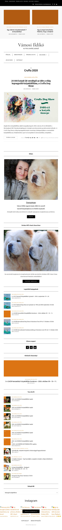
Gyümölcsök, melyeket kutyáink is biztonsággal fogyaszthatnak (29, 450)
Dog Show (14, 302)
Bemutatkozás (12, 1)
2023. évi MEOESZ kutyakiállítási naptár (22, 416)
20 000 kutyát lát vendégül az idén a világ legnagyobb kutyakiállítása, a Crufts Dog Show (31, 83)
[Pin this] (33, 138)
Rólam (31, 216)
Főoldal (6, 1)
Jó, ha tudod (31, 1)
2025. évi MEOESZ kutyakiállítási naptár (22, 399)
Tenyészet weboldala (31, 281)
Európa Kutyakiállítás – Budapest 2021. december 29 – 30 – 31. (20, 467)
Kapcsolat (36, 1)
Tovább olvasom (10, 137)
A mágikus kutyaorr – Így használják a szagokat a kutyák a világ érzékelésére (32, 459)
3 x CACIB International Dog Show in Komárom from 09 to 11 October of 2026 (33, 321)
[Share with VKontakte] (35, 138)
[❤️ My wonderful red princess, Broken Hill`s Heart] (15, 511)
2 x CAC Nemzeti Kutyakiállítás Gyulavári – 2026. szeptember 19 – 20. (30, 296)
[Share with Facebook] (25, 138)
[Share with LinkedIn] (31, 138)
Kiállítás (35, 77)
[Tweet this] (27, 138)
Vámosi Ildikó (21, 34)
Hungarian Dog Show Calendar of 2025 (22, 475)
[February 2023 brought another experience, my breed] (5, 511)
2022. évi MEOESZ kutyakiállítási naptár (22, 424)
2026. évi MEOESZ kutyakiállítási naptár (22, 432)
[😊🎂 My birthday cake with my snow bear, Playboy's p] (57, 511)
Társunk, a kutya (19, 1)
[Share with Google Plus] (29, 138)
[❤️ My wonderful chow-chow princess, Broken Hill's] (46, 511)
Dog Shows (26, 1)
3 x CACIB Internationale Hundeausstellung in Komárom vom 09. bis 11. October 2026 (35, 330)
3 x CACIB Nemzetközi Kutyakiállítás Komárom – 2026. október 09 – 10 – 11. (32, 313)
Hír (9, 27)
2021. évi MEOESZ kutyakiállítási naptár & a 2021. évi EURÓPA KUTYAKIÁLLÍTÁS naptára (24, 442)
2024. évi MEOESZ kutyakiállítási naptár (22, 407)
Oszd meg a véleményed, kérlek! (50, 137)
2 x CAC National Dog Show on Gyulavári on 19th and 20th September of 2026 (33, 304)
